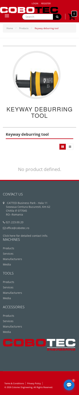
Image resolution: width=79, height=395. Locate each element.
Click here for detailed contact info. (25, 236)
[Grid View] (62, 147)
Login (35, 3)
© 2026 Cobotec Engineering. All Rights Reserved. (28, 387)
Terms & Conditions (14, 383)
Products (24, 28)
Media (7, 264)
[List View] (70, 147)
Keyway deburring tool (46, 28)
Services (8, 253)
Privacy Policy (34, 383)
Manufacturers (12, 259)
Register (46, 3)
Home (10, 28)
